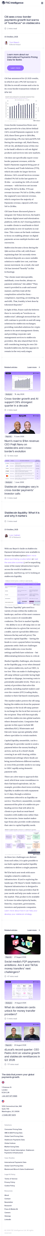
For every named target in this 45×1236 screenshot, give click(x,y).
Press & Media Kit (11, 1209)
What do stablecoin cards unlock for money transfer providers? (19, 1011)
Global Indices (10, 1143)
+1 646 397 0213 (9, 1115)
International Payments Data (15, 1162)
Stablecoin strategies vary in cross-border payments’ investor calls (21, 490)
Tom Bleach (14, 42)
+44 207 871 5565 (9, 1096)
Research (8, 1206)
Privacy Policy (9, 1182)
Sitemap (7, 1216)
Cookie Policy (9, 1186)
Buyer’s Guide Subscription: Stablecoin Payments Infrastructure (19, 1151)
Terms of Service (10, 1179)
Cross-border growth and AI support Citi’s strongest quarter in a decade (21, 402)
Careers (7, 1212)
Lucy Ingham (14, 535)
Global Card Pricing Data (13, 1136)
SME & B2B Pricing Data (13, 1133)
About (6, 1195)
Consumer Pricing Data (13, 1129)
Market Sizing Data (11, 1147)
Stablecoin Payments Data (14, 1140)
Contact (7, 1199)
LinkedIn (7, 1219)
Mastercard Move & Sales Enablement (19, 1169)
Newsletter (8, 1202)
